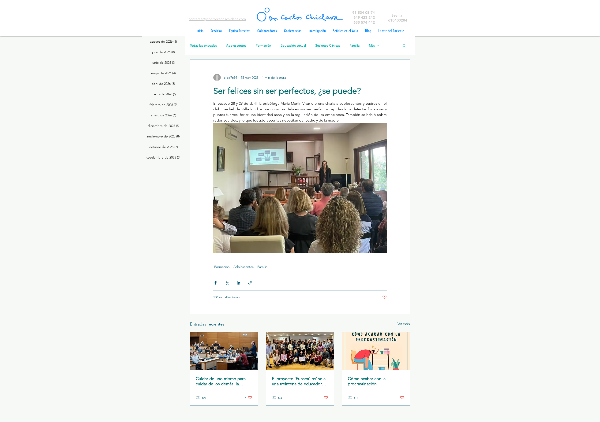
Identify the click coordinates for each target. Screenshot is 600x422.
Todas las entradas (203, 46)
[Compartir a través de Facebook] (215, 283)
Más (372, 46)
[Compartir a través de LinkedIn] (238, 283)
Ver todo (404, 323)
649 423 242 (363, 17)
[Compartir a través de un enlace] (250, 283)
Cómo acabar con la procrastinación (367, 381)
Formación (263, 46)
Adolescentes (236, 46)
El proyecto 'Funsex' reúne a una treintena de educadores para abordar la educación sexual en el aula (299, 381)
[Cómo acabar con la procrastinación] (376, 351)
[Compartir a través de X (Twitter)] (227, 283)
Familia (354, 46)
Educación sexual (293, 46)
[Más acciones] (384, 77)
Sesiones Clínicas (327, 46)
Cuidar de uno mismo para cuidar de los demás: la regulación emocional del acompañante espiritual (221, 381)
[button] (404, 45)
